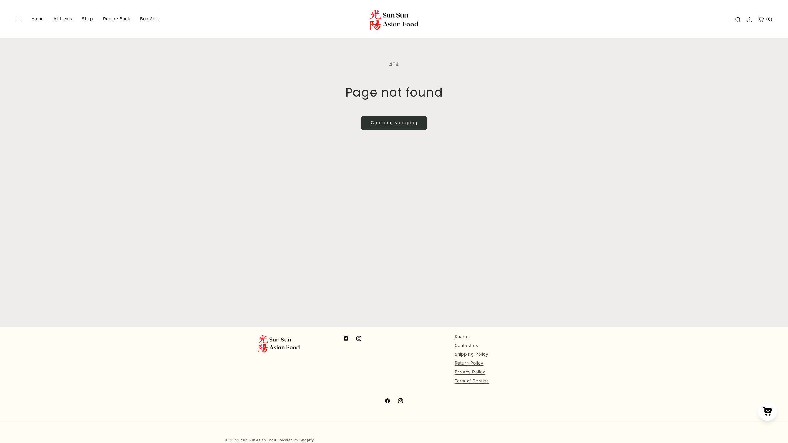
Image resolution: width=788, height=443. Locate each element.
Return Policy (469, 362)
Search (462, 336)
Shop (87, 18)
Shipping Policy (471, 354)
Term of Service (472, 380)
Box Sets (149, 18)
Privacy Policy (470, 371)
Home (37, 18)
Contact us (466, 345)
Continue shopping (394, 123)
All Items (63, 18)
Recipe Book (117, 18)
